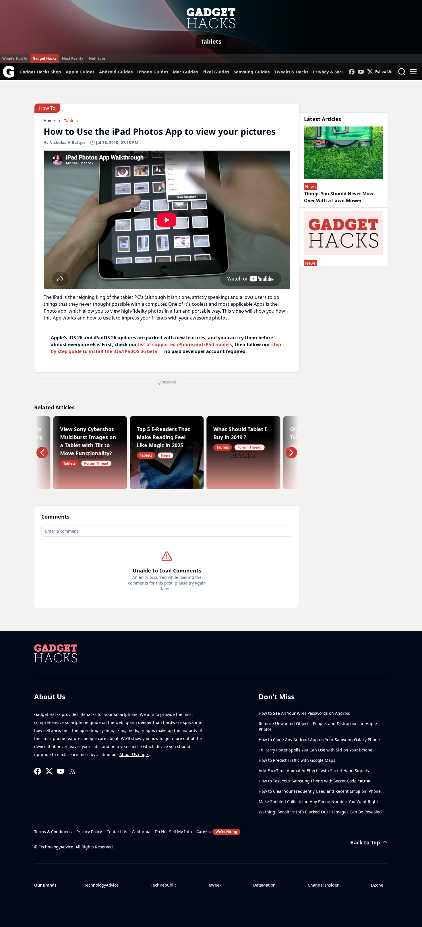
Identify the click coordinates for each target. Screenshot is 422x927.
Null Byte (97, 58)
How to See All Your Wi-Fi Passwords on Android (305, 713)
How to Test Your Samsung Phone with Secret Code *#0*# (314, 781)
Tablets (211, 41)
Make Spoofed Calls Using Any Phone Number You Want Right (318, 801)
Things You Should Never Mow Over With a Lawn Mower (338, 197)
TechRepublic (164, 885)
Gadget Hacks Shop (40, 72)
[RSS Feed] (72, 771)
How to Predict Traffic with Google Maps (297, 760)
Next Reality (72, 58)
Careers (216, 831)
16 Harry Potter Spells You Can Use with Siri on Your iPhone (315, 750)
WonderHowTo (14, 58)
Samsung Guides (252, 72)
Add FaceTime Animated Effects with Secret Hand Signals (314, 770)
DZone (377, 885)
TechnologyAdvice (101, 885)
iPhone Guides (152, 72)
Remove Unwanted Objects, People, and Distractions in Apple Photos (318, 726)
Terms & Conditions (53, 831)
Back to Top (365, 842)
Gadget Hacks (44, 58)
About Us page (134, 754)
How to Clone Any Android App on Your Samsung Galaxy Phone (319, 739)
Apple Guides (80, 72)
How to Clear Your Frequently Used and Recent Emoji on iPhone (320, 791)
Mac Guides (185, 72)
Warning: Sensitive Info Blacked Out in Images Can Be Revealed (320, 812)
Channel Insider (323, 885)
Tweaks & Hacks (291, 72)
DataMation (264, 885)
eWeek (215, 885)
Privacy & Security (333, 72)
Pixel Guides (215, 72)
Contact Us (117, 831)
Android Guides (116, 72)
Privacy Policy (89, 831)
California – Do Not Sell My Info (162, 831)
